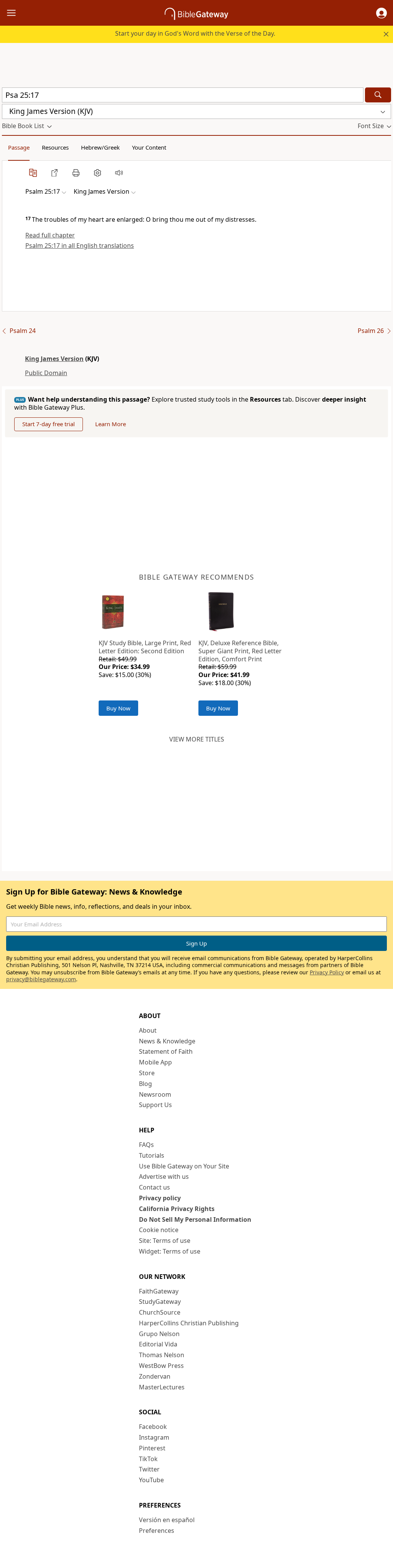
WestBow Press (161, 1365)
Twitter (149, 1469)
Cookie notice (158, 1230)
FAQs (146, 1144)
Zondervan (154, 1376)
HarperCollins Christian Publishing (189, 1323)
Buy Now (118, 708)
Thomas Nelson (161, 1355)
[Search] (378, 94)
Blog (145, 1083)
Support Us (155, 1105)
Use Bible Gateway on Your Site (184, 1166)
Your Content (149, 147)
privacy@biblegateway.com (41, 979)
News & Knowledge (167, 1041)
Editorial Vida (158, 1344)
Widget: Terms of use (169, 1251)
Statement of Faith (166, 1051)
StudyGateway (160, 1301)
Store (147, 1073)
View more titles (196, 739)
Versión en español (167, 1520)
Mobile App (155, 1062)
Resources (55, 147)
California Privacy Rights (177, 1208)
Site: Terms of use (164, 1240)
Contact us (154, 1187)
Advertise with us (164, 1176)
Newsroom (155, 1094)
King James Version (54, 358)
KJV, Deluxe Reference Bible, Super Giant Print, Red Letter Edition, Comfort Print (240, 651)
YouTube (151, 1480)
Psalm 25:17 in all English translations (79, 245)
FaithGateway (158, 1291)
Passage (19, 147)
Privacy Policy (327, 972)
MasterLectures (162, 1387)
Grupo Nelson (159, 1334)
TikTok (148, 1459)
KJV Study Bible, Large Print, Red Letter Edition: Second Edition (145, 647)
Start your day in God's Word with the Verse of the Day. (195, 33)
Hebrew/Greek (100, 147)
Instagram (154, 1437)
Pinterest (152, 1448)
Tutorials (151, 1155)
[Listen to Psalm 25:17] (119, 172)
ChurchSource (159, 1312)
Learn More (110, 424)
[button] (381, 13)
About (148, 1030)
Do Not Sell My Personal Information (195, 1219)
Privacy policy (160, 1198)
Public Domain (46, 373)
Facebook (153, 1426)
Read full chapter (50, 235)
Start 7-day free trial (48, 424)
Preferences (156, 1530)
